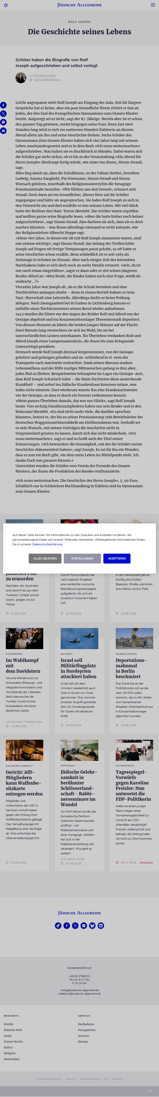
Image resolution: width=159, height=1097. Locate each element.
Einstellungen (82, 558)
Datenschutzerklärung (47, 544)
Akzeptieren (117, 558)
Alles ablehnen (45, 558)
